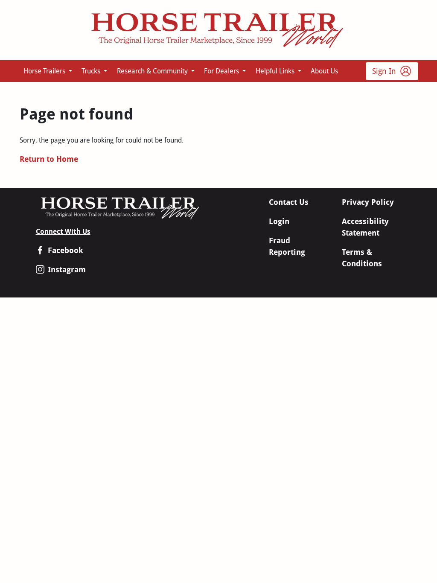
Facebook (65, 250)
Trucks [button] (92, 71)
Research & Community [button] (153, 71)
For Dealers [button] (222, 71)
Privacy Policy (368, 202)
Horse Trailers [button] (45, 71)
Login (279, 221)
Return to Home (49, 158)
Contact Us (289, 202)
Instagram (67, 269)
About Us (324, 71)
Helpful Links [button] (276, 71)
